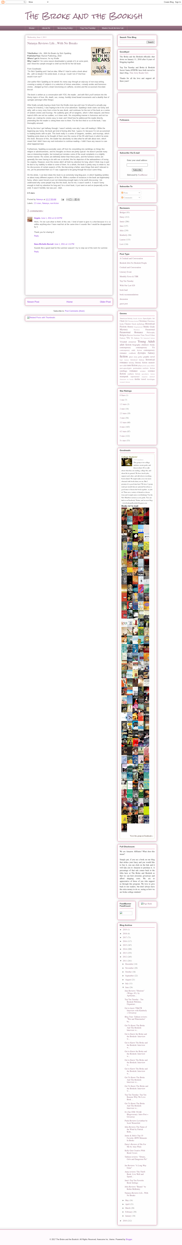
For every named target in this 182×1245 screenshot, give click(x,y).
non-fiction (54, 203)
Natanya (45, 203)
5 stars (122, 436)
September (129, 975)
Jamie (122, 221)
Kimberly (123, 235)
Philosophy (151, 332)
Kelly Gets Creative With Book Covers (135, 1151)
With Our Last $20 (127, 285)
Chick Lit (123, 321)
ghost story (133, 357)
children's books (148, 344)
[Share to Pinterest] (78, 199)
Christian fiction (133, 321)
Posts (125, 192)
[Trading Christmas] (130, 634)
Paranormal (150, 329)
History (130, 326)
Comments (127, 197)
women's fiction (125, 382)
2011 (125, 960)
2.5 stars (37, 203)
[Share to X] (73, 199)
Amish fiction (137, 318)
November (129, 968)
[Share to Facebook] (75, 199)
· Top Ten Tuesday (87, 28)
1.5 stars (123, 404)
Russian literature (133, 335)
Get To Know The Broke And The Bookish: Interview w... (135, 1028)
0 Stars (122, 395)
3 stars (122, 417)
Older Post (105, 302)
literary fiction (141, 362)
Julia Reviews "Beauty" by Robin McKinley (135, 1187)
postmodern (137, 368)
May (127, 1200)
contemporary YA (145, 347)
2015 (125, 945)
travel (143, 379)
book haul (124, 290)
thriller (137, 379)
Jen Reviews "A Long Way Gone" (135, 1166)
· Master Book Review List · (112, 28)
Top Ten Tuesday (127, 281)
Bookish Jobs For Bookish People (133, 263)
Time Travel (145, 335)
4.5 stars (123, 431)
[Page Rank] (146, 903)
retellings (123, 371)
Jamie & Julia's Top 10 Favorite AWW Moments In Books (136, 1138)
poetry (144, 365)
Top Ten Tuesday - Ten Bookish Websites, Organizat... (134, 1002)
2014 (125, 949)
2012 (125, 956)
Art (153, 318)
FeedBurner (142, 174)
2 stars (122, 408)
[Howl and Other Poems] (147, 686)
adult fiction (125, 344)
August (128, 979)
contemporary (125, 347)
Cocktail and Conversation (130, 267)
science (143, 371)
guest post (124, 303)
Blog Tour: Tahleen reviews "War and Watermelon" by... (136, 1019)
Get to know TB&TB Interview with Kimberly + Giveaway (136, 1010)
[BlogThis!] (70, 199)
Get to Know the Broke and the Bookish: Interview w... (136, 1053)
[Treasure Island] (125, 695)
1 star (122, 399)
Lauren (122, 239)
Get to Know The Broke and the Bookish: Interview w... (136, 1045)
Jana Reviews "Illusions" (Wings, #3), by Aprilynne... (134, 993)
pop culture (151, 365)
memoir (151, 362)
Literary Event (126, 271)
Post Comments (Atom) (74, 311)
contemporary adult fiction (131, 350)
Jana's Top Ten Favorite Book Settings (134, 1181)
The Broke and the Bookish (84, 16)
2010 (125, 1220)
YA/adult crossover (128, 341)
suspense (144, 376)
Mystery (124, 329)
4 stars (122, 426)
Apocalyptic (147, 318)
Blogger (129, 1239)
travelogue (151, 379)
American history (126, 318)
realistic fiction (149, 368)
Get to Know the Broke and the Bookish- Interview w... (136, 1036)
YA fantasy (135, 338)
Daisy (122, 217)
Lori (121, 244)
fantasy (151, 352)
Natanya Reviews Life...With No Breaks (136, 1194)
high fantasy (124, 360)
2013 (125, 952)
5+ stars (123, 440)
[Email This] (67, 199)
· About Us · (46, 28)
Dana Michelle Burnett (43, 244)
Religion (123, 335)
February (129, 1211)
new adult (123, 365)
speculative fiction (148, 374)
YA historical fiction (147, 338)
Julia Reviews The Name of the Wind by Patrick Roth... (136, 1129)
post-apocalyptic (126, 368)
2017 (125, 937)
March (128, 1208)
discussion (124, 299)
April (127, 1204)
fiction (124, 356)
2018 (125, 933)
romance (133, 370)
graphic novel (149, 356)
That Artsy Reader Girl (139, 72)
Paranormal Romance (131, 332)
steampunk (124, 376)
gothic (140, 357)
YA (128, 337)
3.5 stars (123, 422)
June (127, 987)
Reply (36, 236)
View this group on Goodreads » (141, 836)
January (128, 1215)
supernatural (135, 376)
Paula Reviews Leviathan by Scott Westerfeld (136, 1121)
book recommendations (129, 294)
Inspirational (138, 327)
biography (136, 344)
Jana (121, 226)
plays (140, 365)
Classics (128, 323)
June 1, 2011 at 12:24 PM (51, 218)
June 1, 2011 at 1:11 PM (64, 244)
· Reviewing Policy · (65, 28)
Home (70, 302)
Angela (37, 218)
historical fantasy (137, 360)
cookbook (132, 353)
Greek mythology (138, 324)
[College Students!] (127, 462)
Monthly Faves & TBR (129, 276)
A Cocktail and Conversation (131, 258)
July (127, 983)
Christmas (143, 321)
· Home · (31, 28)
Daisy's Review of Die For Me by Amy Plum (135, 1145)
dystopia (142, 352)
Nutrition (137, 330)
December (129, 964)
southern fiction (134, 374)
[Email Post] (62, 199)
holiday (131, 362)
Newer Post (33, 302)
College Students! (129, 457)
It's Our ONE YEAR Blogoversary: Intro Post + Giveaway (136, 1114)
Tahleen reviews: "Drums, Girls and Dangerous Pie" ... (136, 1159)
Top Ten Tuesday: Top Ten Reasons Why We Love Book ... (135, 1097)
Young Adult (146, 341)
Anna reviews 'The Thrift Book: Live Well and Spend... (135, 1174)
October (128, 971)
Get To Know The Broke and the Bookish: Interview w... (136, 1088)
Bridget (123, 212)
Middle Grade (149, 326)
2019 (125, 929)
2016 (125, 941)
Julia (121, 230)
